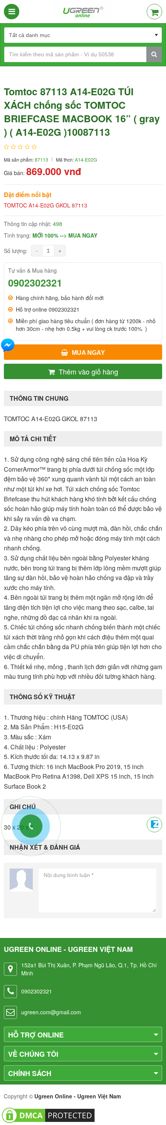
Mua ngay (88, 352)
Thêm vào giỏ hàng (88, 371)
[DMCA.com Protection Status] (48, 1114)
